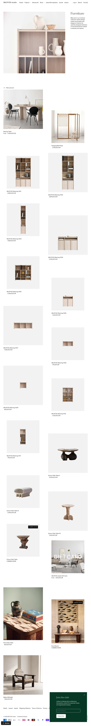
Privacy (45, 708)
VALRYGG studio (11, 716)
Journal (61, 2)
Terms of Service (37, 708)
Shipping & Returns (24, 708)
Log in (75, 2)
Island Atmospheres (52, 2)
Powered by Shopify (22, 716)
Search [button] (80, 2)
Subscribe (61, 716)
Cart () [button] (85, 2)
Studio (21, 2)
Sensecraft (35, 2)
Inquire (66, 2)
